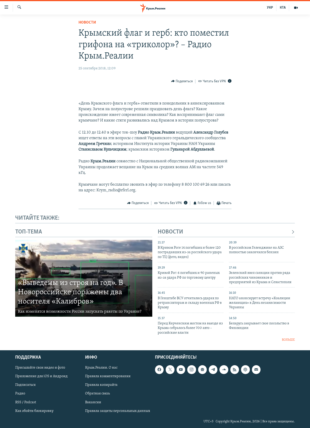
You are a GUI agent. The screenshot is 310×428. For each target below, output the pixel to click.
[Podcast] (245, 369)
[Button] (182, 81)
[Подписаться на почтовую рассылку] (256, 369)
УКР (270, 8)
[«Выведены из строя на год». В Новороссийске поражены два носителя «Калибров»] (83, 278)
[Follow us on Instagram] (191, 369)
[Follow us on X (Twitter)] (170, 369)
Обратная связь (97, 393)
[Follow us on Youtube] (181, 369)
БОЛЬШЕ (288, 340)
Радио (20, 393)
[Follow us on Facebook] (159, 369)
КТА (283, 8)
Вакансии (93, 402)
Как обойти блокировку (34, 411)
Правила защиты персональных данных (117, 411)
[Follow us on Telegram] (213, 369)
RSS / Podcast (25, 402)
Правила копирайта (101, 385)
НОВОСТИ (170, 232)
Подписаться (25, 385)
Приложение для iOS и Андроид (41, 376)
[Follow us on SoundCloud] (223, 369)
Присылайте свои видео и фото (40, 368)
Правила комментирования (107, 376)
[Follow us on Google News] (202, 369)
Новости (87, 23)
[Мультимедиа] (296, 8)
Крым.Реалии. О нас (101, 368)
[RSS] (234, 369)
